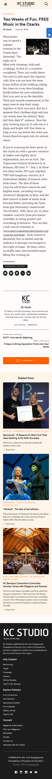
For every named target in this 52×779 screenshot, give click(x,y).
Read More (10, 450)
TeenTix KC (8, 714)
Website (32, 325)
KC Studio (7, 29)
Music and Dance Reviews (15, 577)
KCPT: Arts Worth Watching (17, 337)
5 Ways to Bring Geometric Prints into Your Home (26, 345)
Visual (5, 668)
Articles (7, 431)
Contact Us (8, 741)
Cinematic (7, 672)
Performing (9, 14)
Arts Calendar (9, 706)
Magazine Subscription (13, 725)
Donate (6, 737)
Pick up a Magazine (11, 729)
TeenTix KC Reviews (26, 503)
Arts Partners (9, 699)
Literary (6, 676)
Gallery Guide (9, 710)
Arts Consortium (10, 695)
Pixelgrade (33, 764)
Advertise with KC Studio (14, 745)
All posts (20, 325)
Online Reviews (37, 577)
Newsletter (7, 733)
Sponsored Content (15, 266)
